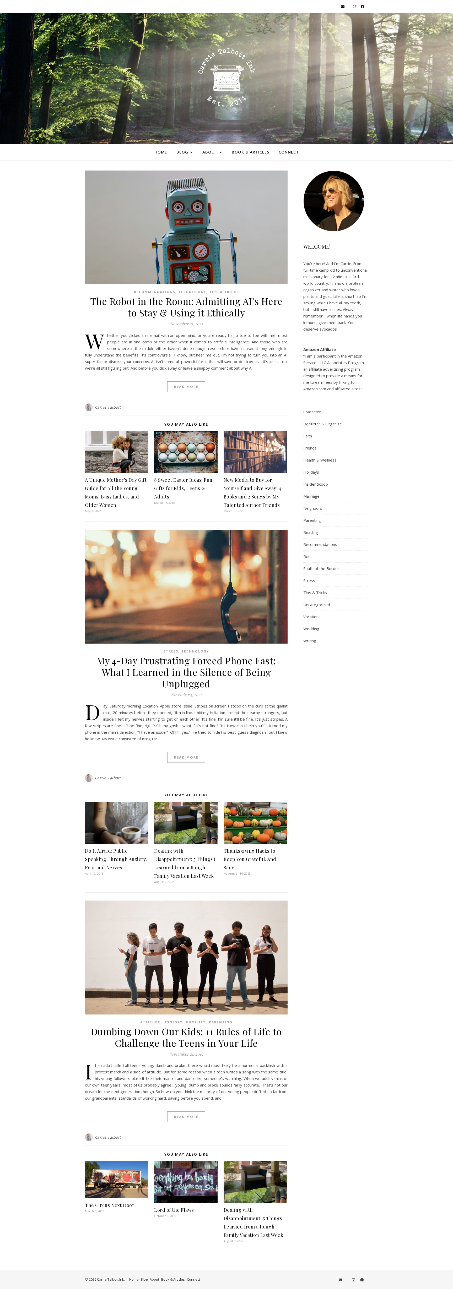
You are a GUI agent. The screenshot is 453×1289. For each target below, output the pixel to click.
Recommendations (154, 292)
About (210, 152)
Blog (182, 152)
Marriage (311, 496)
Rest (307, 556)
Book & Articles (250, 152)
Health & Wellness (320, 460)
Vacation (311, 616)
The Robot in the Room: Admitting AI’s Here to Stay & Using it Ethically (186, 307)
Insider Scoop (315, 484)
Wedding (311, 628)
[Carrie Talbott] (226, 78)
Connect (289, 152)
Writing (309, 640)
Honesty (173, 1022)
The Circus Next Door (109, 1205)
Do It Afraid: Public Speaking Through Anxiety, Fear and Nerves (116, 859)
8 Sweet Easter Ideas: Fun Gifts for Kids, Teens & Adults (183, 488)
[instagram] (355, 6)
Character (312, 411)
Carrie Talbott (108, 407)
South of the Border (321, 568)
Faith (307, 435)
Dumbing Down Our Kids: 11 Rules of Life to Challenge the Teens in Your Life (186, 1037)
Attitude (150, 1022)
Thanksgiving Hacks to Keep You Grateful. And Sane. (250, 859)
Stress (171, 651)
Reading (310, 532)
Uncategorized (316, 604)
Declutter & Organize (322, 423)
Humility (196, 1022)
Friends (310, 448)
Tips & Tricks (224, 292)
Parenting (221, 1022)
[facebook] (362, 6)
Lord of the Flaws (174, 1210)
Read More (186, 386)
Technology (192, 292)
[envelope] (343, 6)
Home (160, 152)
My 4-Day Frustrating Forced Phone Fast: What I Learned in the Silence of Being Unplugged (186, 672)
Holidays (311, 472)
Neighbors (312, 508)
